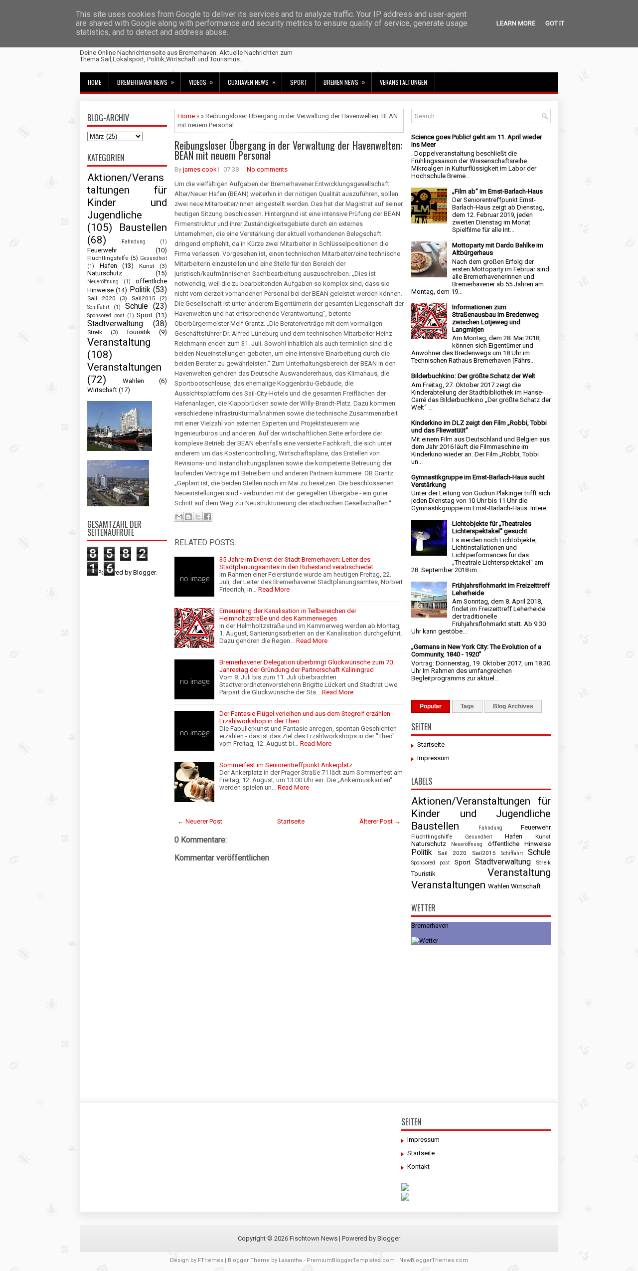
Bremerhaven (430, 925)
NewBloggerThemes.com (433, 1260)
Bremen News (344, 81)
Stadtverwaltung (115, 323)
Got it (554, 23)
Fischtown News (313, 1238)
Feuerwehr (102, 250)
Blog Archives (513, 706)
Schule (136, 306)
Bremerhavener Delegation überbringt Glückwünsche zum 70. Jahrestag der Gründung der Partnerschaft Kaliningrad (306, 665)
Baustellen (143, 227)
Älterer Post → (380, 821)
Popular (431, 706)
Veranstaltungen (403, 82)
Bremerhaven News (145, 81)
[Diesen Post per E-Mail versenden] (179, 517)
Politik (140, 289)
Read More (274, 589)
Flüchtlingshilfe (107, 257)
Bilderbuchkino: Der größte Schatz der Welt (473, 376)
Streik (94, 332)
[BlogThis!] (188, 517)
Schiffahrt (98, 307)
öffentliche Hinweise (519, 843)
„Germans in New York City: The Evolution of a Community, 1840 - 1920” (476, 650)
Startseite (291, 821)
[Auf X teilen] (198, 517)
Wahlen (133, 381)
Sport (299, 82)
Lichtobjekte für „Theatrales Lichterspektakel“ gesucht (491, 527)
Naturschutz (104, 273)
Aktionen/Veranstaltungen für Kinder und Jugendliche (127, 196)
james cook (200, 169)
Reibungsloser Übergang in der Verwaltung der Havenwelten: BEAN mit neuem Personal (288, 150)
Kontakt (418, 1166)
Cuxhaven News (251, 81)
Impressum (433, 758)
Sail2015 (144, 298)
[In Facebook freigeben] (207, 517)
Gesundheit (153, 258)
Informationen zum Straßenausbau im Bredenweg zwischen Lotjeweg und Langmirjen (495, 318)
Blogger (144, 572)
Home (94, 82)
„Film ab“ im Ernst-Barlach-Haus (497, 191)
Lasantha (290, 1260)
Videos (201, 81)
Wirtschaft (102, 390)
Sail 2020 (101, 298)
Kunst (147, 265)
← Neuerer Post (199, 821)
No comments (267, 169)
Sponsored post (105, 315)
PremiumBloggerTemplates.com (351, 1260)
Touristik (138, 332)
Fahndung (134, 241)
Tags (467, 706)
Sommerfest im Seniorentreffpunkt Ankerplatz (285, 765)
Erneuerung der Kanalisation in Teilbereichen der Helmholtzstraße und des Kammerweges (287, 614)
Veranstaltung (119, 342)
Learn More (515, 23)
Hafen (108, 265)
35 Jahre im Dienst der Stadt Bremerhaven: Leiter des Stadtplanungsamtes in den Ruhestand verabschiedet (296, 563)
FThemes (210, 1260)
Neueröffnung (103, 281)
